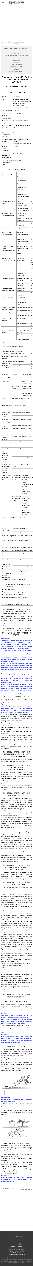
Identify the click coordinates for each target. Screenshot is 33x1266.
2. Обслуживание (17, 64)
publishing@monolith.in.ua (18, 1254)
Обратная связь (16, 1237)
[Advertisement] (16, 23)
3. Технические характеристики (8, 1189)
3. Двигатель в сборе (17, 66)
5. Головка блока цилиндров (17, 71)
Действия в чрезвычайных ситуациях (16, 55)
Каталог (3, 42)
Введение (16, 53)
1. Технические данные (16, 62)
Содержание (16, 51)
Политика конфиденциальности (22, 1258)
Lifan (9, 42)
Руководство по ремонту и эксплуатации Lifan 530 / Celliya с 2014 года (15, 43)
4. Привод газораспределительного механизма (17, 68)
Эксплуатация (16, 58)
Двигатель (16, 60)
